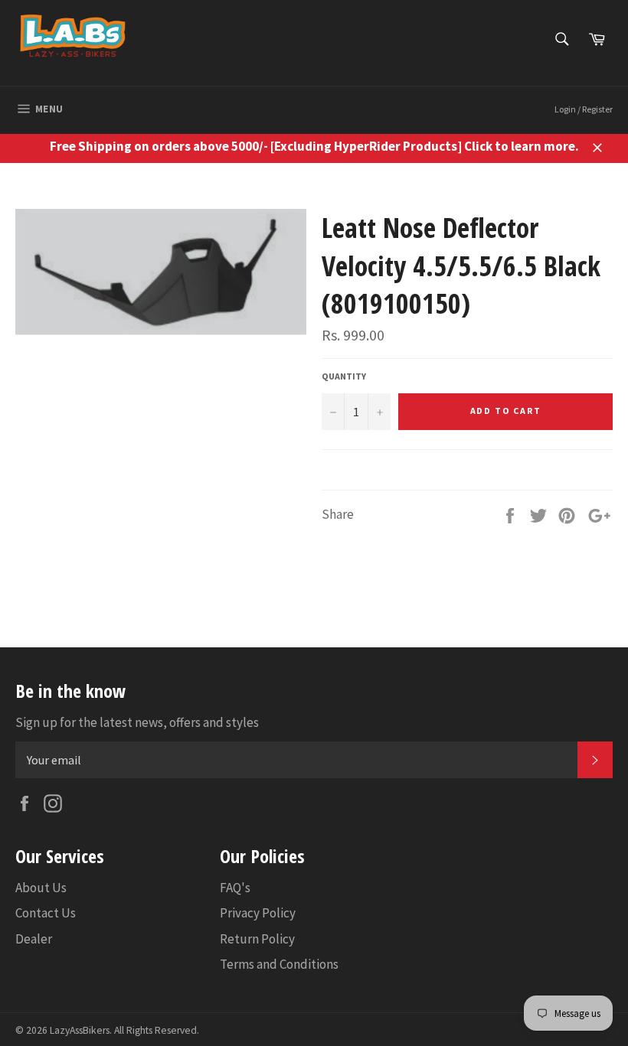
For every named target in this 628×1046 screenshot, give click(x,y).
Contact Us (45, 912)
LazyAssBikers (80, 1030)
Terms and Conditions (279, 964)
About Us (41, 887)
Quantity (344, 376)
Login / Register (583, 109)
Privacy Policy (258, 912)
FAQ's (235, 887)
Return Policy (257, 938)
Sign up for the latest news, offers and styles (137, 722)
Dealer (33, 938)
